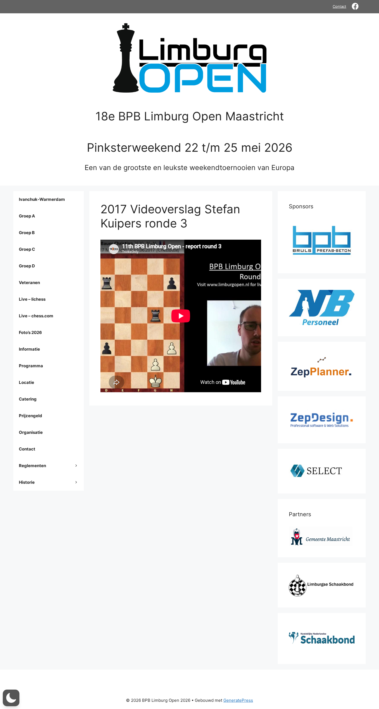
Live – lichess (32, 299)
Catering (28, 399)
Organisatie (31, 432)
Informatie (29, 349)
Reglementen (32, 465)
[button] (11, 698)
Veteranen (29, 282)
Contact (339, 6)
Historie (27, 482)
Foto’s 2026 (30, 332)
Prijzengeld (30, 415)
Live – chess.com (36, 315)
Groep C (27, 249)
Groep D (27, 266)
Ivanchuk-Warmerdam (42, 199)
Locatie (26, 382)
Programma (31, 365)
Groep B (27, 232)
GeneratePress (238, 700)
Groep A (27, 216)
